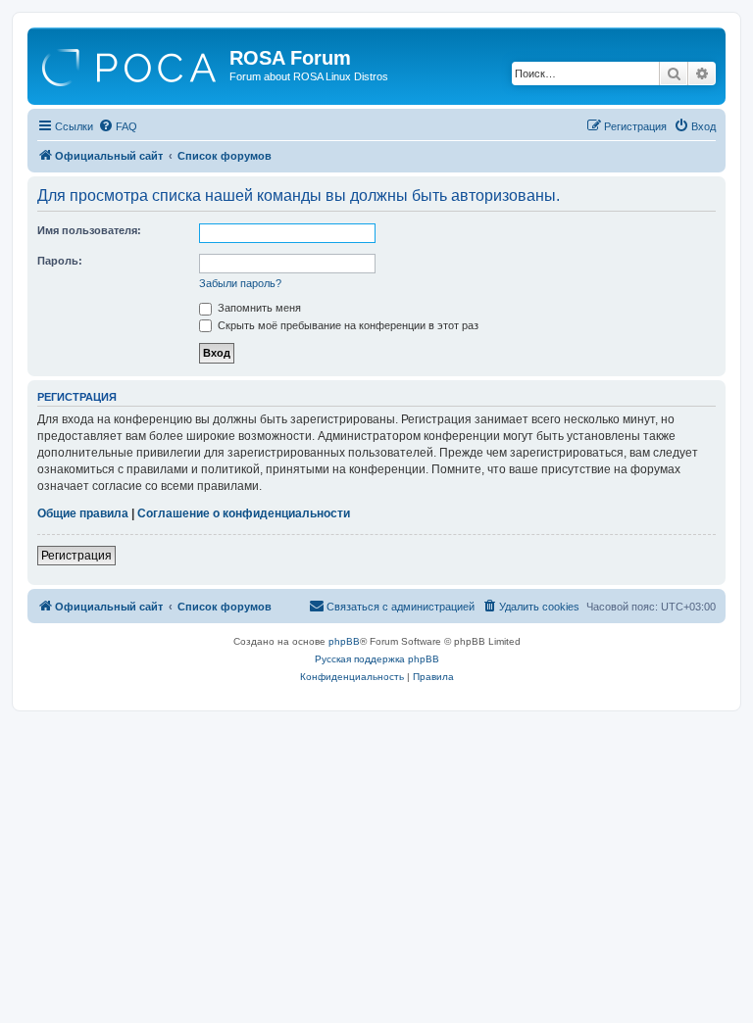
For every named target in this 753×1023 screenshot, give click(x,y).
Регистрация (76, 555)
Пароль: (59, 261)
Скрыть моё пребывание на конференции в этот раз (346, 325)
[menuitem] (117, 126)
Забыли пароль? (240, 283)
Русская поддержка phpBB (377, 659)
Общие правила (82, 513)
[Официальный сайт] (130, 63)
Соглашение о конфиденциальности (243, 513)
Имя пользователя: (89, 230)
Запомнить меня (258, 308)
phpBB (344, 641)
